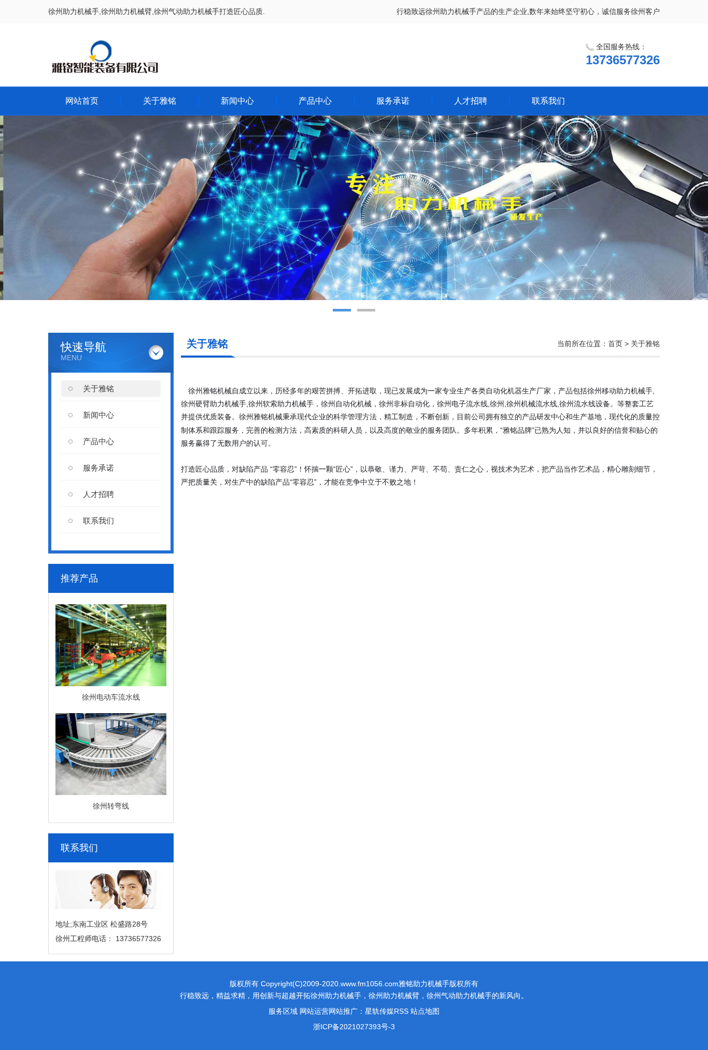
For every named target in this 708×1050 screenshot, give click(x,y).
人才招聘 (470, 100)
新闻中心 (237, 100)
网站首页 (81, 100)
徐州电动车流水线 (111, 697)
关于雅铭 (159, 100)
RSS (401, 1011)
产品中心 (315, 100)
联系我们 (548, 100)
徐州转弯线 (111, 806)
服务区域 (283, 1011)
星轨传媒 (379, 1011)
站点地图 (425, 1011)
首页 (615, 343)
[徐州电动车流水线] (110, 683)
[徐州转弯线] (110, 792)
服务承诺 (392, 100)
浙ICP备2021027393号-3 (354, 1027)
